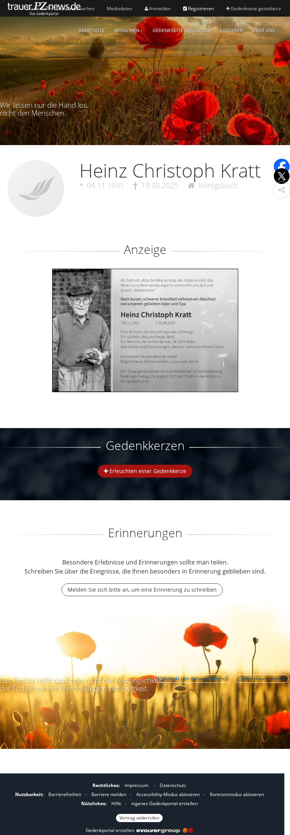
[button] (281, 189)
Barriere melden (108, 794)
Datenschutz (173, 785)
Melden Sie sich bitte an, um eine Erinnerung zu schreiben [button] (142, 589)
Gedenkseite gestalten (254, 8)
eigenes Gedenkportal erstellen (164, 803)
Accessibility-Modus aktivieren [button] (168, 794)
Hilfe (116, 803)
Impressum (136, 785)
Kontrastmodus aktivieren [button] (237, 794)
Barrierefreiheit (64, 794)
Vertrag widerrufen (139, 818)
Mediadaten (119, 8)
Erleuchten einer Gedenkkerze (147, 471)
